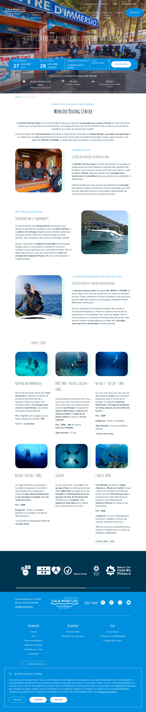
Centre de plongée (94, 15)
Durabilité (67, 13)
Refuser (58, 700)
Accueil (18, 97)
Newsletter (33, 653)
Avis (34, 636)
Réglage (18, 700)
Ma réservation (129, 4)
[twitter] (120, 603)
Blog (115, 4)
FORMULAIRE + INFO (105, 541)
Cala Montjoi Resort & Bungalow (36, 15)
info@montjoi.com (24, 606)
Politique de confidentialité (112, 636)
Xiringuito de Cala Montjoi (107, 15)
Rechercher (121, 64)
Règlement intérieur (33, 645)
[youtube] (128, 603)
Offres (119, 13)
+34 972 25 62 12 (89, 4)
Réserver (134, 12)
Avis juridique (112, 631)
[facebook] (103, 603)
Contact (105, 4)
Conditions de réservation (73, 636)
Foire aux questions (33, 640)
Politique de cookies (112, 640)
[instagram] (111, 603)
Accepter (38, 700)
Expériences (81, 13)
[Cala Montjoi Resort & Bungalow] (15, 18)
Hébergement (53, 13)
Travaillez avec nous (33, 649)
